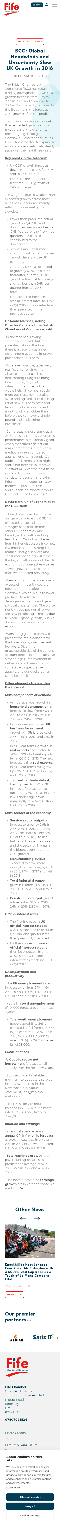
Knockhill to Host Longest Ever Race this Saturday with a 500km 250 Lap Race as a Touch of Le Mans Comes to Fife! (29, 1272)
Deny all (30, 1506)
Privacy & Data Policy (21, 1445)
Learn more (13, 1487)
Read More (14, 1294)
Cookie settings (30, 1515)
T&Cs (8, 1439)
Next (37, 1218)
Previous (23, 1218)
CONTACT (37, 5)
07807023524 (16, 1419)
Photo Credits (15, 1433)
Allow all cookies (30, 1497)
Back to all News (30, 41)
